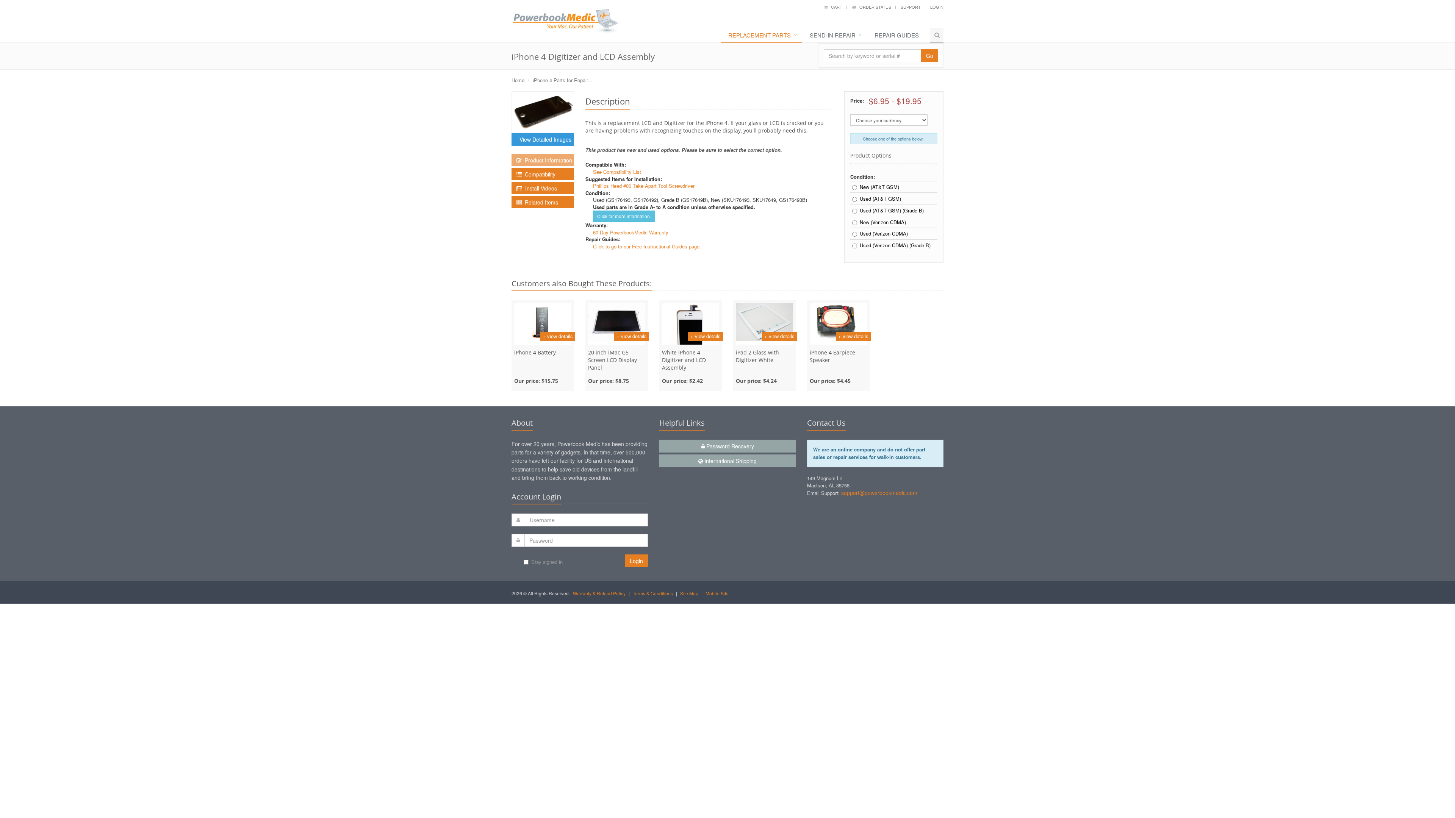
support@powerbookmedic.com (879, 492)
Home (518, 80)
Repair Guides (897, 35)
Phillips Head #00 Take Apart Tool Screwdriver (644, 185)
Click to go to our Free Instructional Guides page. (647, 246)
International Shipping (730, 461)
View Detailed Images (543, 139)
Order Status (873, 7)
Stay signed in (547, 561)
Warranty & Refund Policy (599, 593)
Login (936, 7)
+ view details (558, 336)
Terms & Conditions (653, 593)
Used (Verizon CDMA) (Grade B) (895, 245)
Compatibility (538, 174)
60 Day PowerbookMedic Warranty (630, 232)
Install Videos (539, 188)
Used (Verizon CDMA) (884, 233)
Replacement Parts (759, 35)
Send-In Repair (833, 35)
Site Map (689, 593)
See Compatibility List (617, 171)
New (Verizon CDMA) (883, 222)
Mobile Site (717, 593)
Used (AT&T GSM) (880, 198)
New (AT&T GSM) (879, 187)
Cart (835, 7)
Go (929, 55)
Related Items (540, 202)
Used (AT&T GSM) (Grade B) (892, 210)
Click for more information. (624, 216)
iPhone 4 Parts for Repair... (562, 80)
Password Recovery (729, 446)
